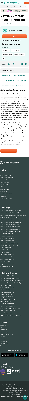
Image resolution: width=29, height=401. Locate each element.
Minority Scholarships (6, 233)
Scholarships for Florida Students (10, 227)
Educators (3, 196)
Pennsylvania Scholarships (8, 299)
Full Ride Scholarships (6, 250)
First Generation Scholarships (9, 245)
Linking (2, 336)
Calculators (3, 191)
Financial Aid (4, 184)
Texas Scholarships (6, 285)
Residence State (18, 7)
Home (2, 173)
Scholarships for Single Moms (9, 243)
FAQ (1, 327)
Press (2, 201)
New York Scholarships (7, 292)
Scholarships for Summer (7, 259)
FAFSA (2, 187)
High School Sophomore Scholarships (11, 280)
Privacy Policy (4, 341)
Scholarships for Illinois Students (10, 229)
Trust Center (4, 346)
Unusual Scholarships (6, 257)
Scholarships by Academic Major (10, 308)
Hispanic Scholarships (7, 236)
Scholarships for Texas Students (9, 224)
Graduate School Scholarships (9, 217)
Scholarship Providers (6, 198)
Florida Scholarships (6, 290)
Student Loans (4, 189)
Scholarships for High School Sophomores (13, 215)
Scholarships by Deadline (7, 306)
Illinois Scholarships (6, 294)
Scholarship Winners (6, 180)
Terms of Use (4, 343)
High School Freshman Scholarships (11, 283)
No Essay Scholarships (7, 254)
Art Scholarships (5, 261)
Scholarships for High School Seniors (11, 210)
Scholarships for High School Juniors (11, 213)
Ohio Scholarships (5, 301)
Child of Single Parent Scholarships (10, 315)
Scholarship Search (6, 175)
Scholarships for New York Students (11, 231)
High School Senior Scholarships (10, 276)
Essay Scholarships (6, 252)
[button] (1, 23)
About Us (3, 325)
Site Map (3, 339)
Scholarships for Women (7, 238)
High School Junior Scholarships (9, 278)
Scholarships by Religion (7, 310)
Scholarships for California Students (10, 222)
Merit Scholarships (5, 247)
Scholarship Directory (6, 7)
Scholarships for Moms (7, 240)
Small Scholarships (6, 313)
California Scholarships (7, 287)
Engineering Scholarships (7, 264)
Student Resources (6, 194)
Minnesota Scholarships (7, 303)
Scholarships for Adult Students (9, 220)
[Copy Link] (14, 64)
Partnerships (4, 332)
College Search (4, 182)
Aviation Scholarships (6, 266)
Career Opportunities (6, 334)
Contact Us (3, 329)
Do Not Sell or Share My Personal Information (14, 396)
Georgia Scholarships (6, 297)
